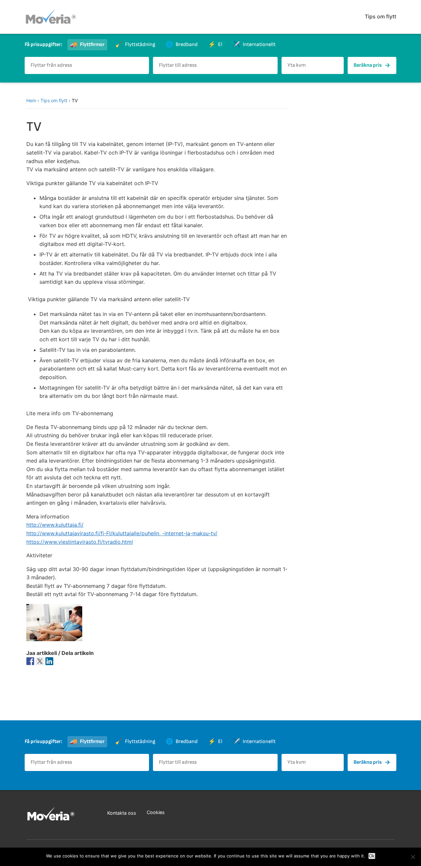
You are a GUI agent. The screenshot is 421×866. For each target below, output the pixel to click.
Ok (372, 856)
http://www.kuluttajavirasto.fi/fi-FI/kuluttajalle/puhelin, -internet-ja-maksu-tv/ (121, 533)
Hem (31, 100)
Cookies (156, 812)
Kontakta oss (121, 813)
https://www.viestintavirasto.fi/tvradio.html (79, 542)
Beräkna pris (372, 65)
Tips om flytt (380, 16)
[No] (412, 857)
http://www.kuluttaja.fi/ (55, 524)
